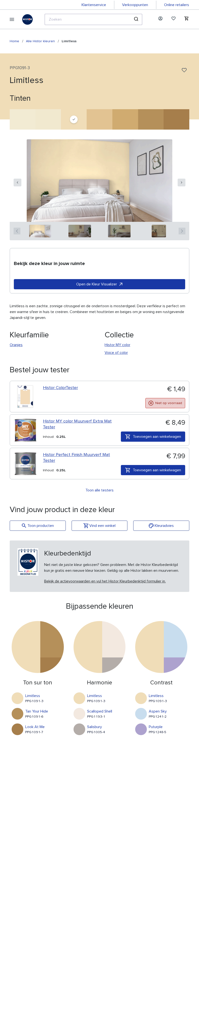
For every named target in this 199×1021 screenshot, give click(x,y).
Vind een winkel (102, 526)
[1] (40, 231)
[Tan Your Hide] (151, 119)
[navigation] (17, 182)
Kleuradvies (164, 526)
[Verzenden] (137, 19)
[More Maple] (125, 119)
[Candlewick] (22, 119)
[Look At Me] (176, 119)
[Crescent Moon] (48, 119)
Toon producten (40, 526)
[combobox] (93, 19)
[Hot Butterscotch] (99, 119)
